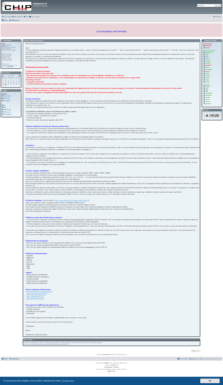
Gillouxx (207, 59)
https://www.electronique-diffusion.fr (38, 292)
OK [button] (210, 381)
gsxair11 (207, 61)
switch (207, 80)
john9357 (208, 63)
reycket (207, 99)
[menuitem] (17, 16)
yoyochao (208, 103)
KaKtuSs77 (208, 45)
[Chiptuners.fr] (17, 7)
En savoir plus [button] (68, 381)
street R (207, 101)
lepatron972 (208, 93)
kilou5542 (10, 66)
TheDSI (207, 82)
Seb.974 (207, 75)
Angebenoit (208, 52)
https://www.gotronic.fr (33, 296)
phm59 (207, 73)
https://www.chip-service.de (35, 294)
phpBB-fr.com (114, 365)
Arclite (207, 86)
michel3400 (208, 69)
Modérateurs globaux (209, 50)
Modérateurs (206, 85)
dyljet (206, 54)
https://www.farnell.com (34, 298)
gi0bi (206, 89)
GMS (206, 91)
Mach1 (207, 67)
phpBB (106, 363)
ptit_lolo (207, 97)
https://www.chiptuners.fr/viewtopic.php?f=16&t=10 (72, 200)
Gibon (207, 56)
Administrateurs (207, 43)
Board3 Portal (107, 354)
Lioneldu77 (208, 95)
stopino (207, 77)
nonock (207, 47)
